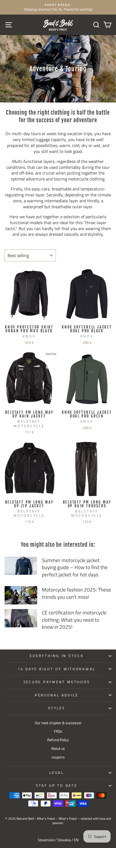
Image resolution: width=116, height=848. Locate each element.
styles (56, 708)
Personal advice (57, 695)
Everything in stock (56, 655)
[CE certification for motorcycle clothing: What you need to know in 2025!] (21, 618)
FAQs (58, 731)
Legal (56, 772)
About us (58, 748)
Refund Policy (58, 740)
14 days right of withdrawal (56, 669)
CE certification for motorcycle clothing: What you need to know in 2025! (74, 619)
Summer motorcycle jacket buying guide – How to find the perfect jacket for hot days (75, 567)
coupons (58, 757)
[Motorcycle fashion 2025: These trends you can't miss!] (21, 595)
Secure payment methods (56, 682)
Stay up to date (56, 785)
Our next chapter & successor (58, 723)
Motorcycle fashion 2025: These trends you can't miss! (76, 593)
